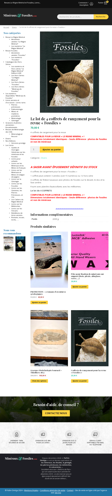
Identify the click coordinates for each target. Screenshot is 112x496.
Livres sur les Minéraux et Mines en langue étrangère (17, 173)
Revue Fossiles (12, 51)
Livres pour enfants (16, 160)
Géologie (15, 120)
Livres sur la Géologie (16, 180)
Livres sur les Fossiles (16, 184)
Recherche (100, 16)
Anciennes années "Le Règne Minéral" (18, 41)
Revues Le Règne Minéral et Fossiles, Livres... (22, 2)
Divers (14, 27)
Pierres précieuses (15, 106)
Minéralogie (16, 118)
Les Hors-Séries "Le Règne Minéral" (17, 77)
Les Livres (10, 145)
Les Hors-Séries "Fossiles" (17, 83)
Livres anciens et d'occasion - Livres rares (16, 101)
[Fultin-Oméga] (20, 15)
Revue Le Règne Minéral (15, 37)
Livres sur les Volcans (16, 209)
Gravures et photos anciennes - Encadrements (13, 125)
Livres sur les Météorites (16, 205)
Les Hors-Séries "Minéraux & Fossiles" (17, 89)
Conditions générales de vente (52, 490)
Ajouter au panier (52, 149)
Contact (70, 490)
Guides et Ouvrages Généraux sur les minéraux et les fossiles (18, 152)
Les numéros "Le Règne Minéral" (18, 47)
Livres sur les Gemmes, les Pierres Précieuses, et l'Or (17, 192)
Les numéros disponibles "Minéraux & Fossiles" (15, 95)
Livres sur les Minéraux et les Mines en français (18, 165)
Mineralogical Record (16, 135)
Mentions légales (31, 490)
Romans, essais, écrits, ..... (17, 218)
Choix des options (39, 381)
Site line (58, 492)
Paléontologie (17, 109)
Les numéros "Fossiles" (16, 58)
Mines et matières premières (15, 113)
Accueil (6, 27)
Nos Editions (11, 141)
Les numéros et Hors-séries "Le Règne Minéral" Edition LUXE (17, 69)
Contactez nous (56, 413)
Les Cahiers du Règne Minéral (17, 200)
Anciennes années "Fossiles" (18, 54)
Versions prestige (18, 143)
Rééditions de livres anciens (16, 214)
